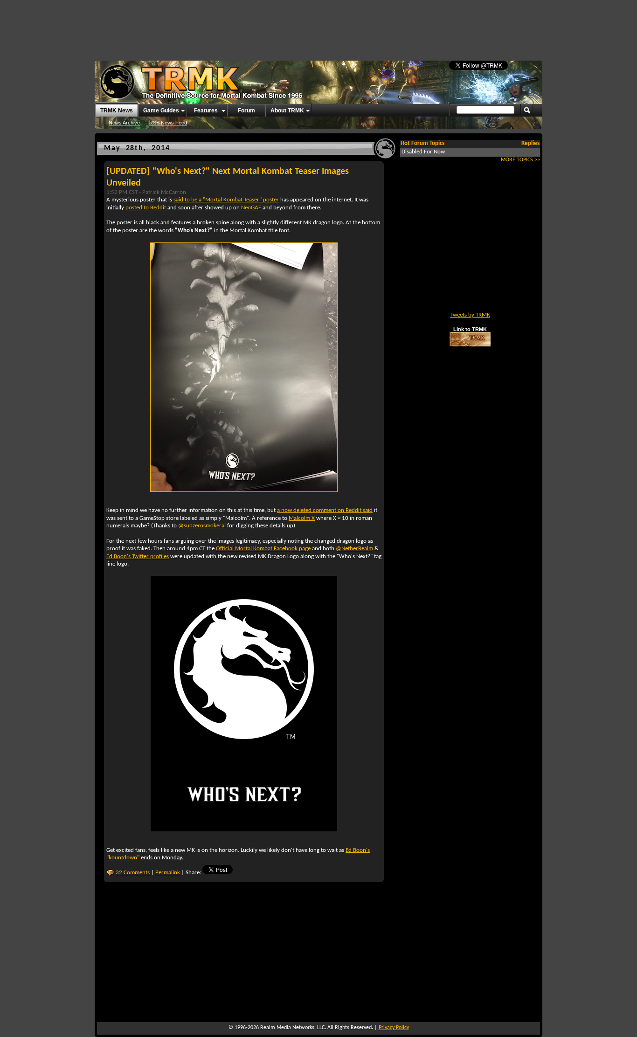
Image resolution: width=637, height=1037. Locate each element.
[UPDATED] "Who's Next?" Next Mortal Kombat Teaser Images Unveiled (227, 177)
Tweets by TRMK (470, 315)
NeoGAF (251, 208)
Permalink (167, 873)
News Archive (124, 122)
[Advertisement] (318, 26)
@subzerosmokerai (202, 526)
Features (206, 110)
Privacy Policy (394, 1027)
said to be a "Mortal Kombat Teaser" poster (226, 200)
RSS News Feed (168, 122)
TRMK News (116, 110)
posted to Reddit (145, 208)
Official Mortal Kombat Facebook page (263, 549)
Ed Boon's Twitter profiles (137, 556)
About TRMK (287, 110)
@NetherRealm (354, 549)
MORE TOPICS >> (520, 160)
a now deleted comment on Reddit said (325, 510)
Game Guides (161, 110)
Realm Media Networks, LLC (292, 1027)
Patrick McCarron (164, 192)
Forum (246, 110)
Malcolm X (302, 518)
